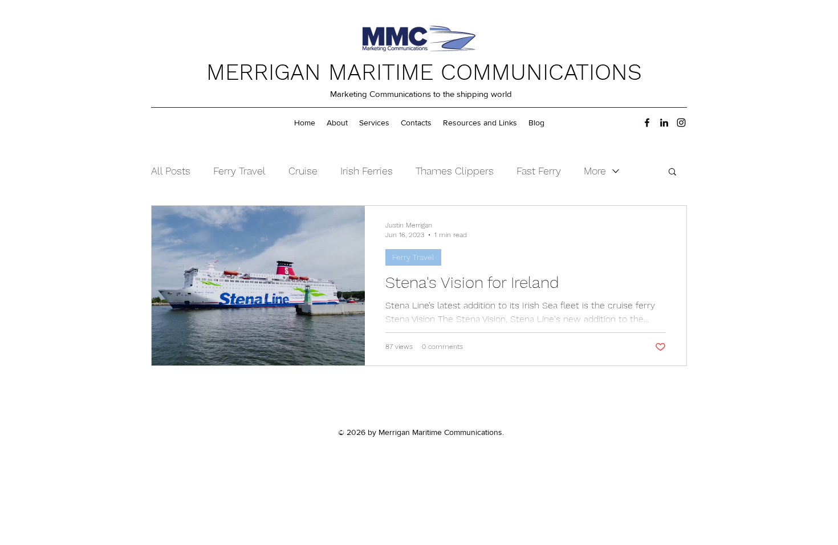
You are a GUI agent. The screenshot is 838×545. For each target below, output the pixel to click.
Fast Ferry (538, 171)
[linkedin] (664, 122)
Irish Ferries (366, 171)
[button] (672, 172)
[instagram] (681, 122)
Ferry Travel (239, 171)
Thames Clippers (455, 171)
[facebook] (647, 122)
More (595, 171)
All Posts (170, 171)
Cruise (303, 171)
